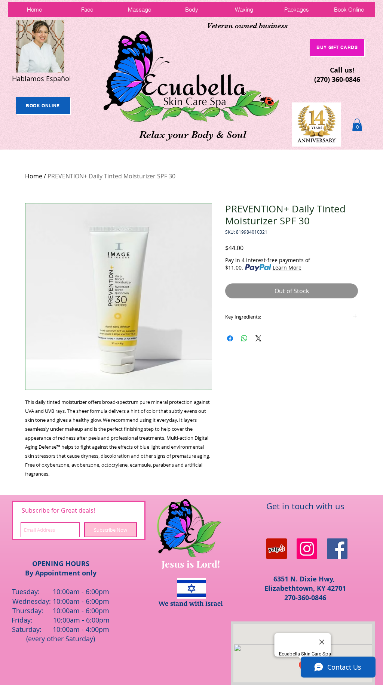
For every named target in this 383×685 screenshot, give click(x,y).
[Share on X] (258, 338)
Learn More (287, 267)
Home (33, 176)
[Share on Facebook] (230, 338)
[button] (357, 125)
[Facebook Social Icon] (337, 548)
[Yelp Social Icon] (276, 548)
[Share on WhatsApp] (244, 338)
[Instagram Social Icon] (307, 548)
